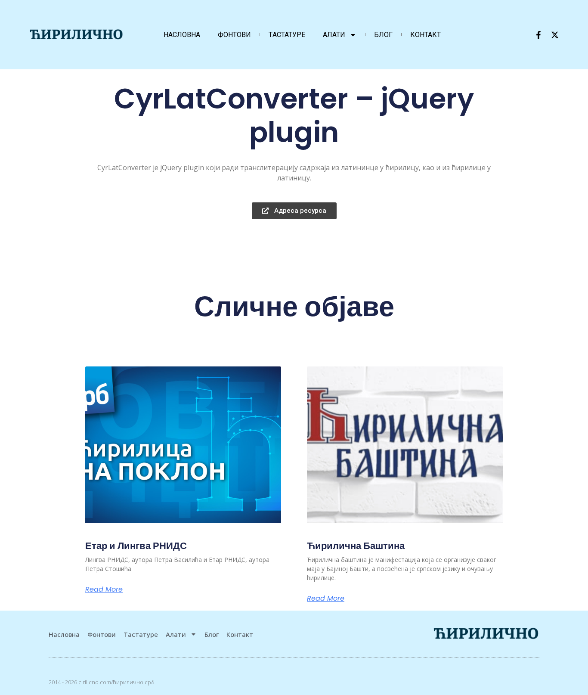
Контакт (425, 35)
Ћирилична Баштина (356, 545)
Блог (383, 35)
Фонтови (234, 35)
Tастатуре (287, 35)
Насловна (182, 35)
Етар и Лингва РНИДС (136, 545)
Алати (334, 35)
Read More (104, 589)
